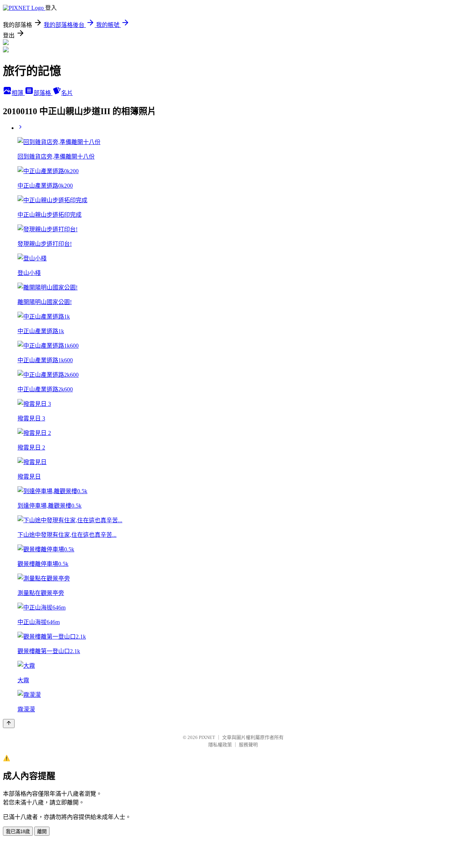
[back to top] (9, 723)
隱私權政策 (220, 744)
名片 (67, 93)
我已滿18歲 (18, 831)
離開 (42, 831)
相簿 (18, 93)
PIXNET (207, 737)
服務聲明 (248, 744)
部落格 (42, 93)
